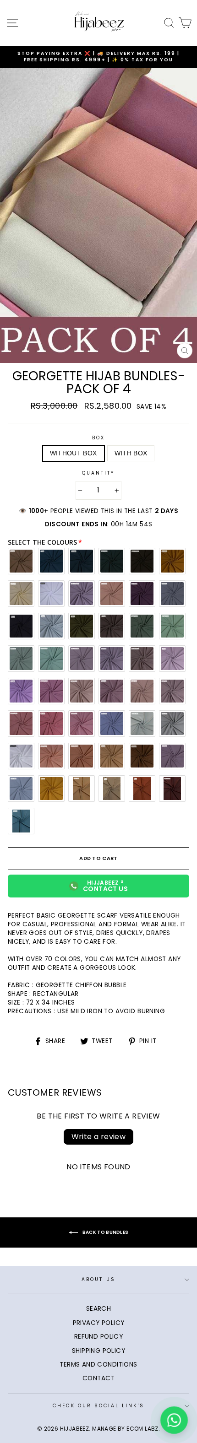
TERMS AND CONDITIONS (98, 1364)
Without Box (73, 453)
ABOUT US (98, 1279)
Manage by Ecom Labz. (126, 1428)
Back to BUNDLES (105, 1232)
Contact (98, 1378)
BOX (98, 438)
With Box (131, 453)
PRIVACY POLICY (99, 1323)
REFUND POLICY (98, 1336)
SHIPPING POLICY (98, 1350)
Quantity (98, 473)
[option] (98, 57)
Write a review (98, 1136)
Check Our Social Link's (98, 1405)
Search (98, 1308)
